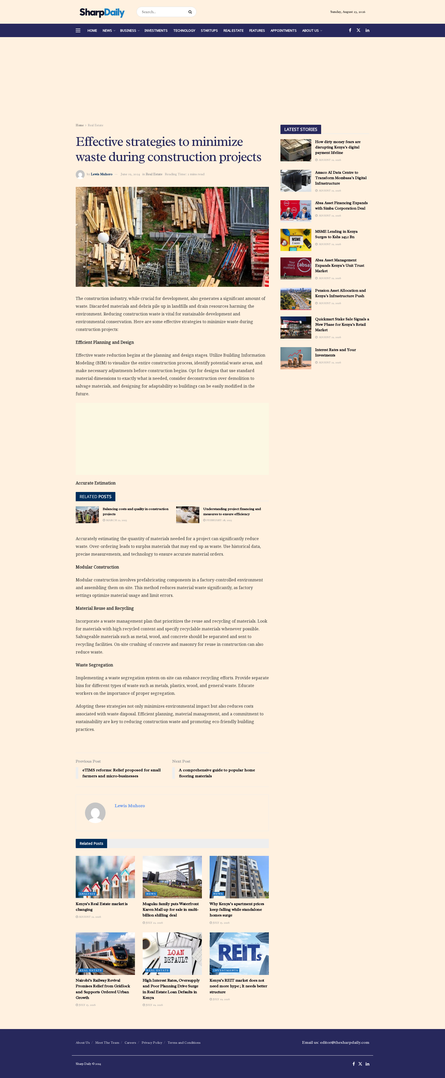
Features (257, 30)
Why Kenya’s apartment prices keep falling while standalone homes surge (237, 909)
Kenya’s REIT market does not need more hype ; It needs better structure (238, 986)
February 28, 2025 (219, 520)
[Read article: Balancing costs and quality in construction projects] (87, 514)
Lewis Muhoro (102, 174)
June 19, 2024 (130, 174)
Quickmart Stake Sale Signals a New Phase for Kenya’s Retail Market (342, 324)
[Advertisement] (222, 81)
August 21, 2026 (89, 916)
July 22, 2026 (154, 922)
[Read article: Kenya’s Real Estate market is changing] (105, 877)
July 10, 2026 (154, 1005)
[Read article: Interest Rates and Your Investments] (295, 358)
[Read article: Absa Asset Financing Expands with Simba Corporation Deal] (295, 211)
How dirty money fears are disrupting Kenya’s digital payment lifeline (338, 147)
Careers (130, 1042)
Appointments (284, 30)
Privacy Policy (152, 1042)
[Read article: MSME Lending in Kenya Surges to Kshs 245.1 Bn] (295, 240)
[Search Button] (191, 12)
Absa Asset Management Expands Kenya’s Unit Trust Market (339, 265)
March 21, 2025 (116, 520)
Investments (156, 30)
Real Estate (234, 30)
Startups (209, 30)
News (107, 30)
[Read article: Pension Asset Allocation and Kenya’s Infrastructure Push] (295, 299)
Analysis (87, 894)
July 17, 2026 (220, 922)
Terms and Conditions (184, 1042)
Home (92, 30)
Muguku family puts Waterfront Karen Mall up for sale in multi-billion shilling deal (171, 909)
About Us (310, 30)
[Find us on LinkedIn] (367, 30)
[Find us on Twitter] (358, 30)
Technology (184, 30)
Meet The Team (107, 1042)
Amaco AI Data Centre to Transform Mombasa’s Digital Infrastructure (341, 178)
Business (128, 30)
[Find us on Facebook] (350, 30)
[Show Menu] (78, 30)
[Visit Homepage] (101, 12)
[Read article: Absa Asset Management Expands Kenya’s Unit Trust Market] (295, 268)
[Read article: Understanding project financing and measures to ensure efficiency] (187, 514)
